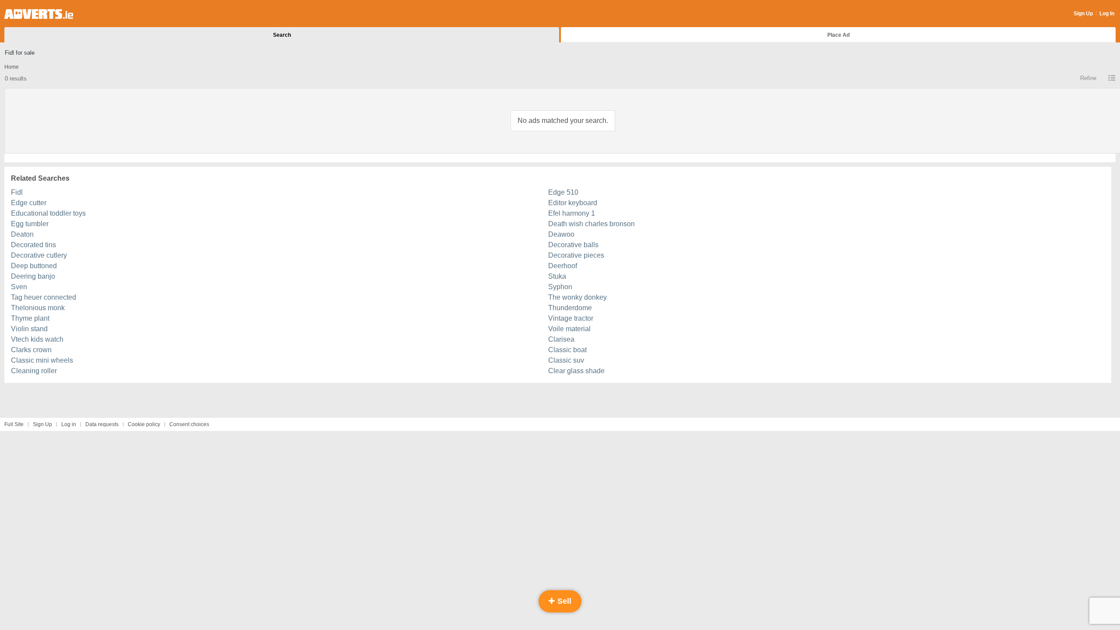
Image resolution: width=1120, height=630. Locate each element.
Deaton (22, 234)
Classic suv (566, 360)
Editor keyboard (572, 202)
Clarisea (561, 339)
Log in (68, 424)
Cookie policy (144, 424)
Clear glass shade (576, 370)
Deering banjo (33, 276)
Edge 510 (563, 192)
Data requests (102, 424)
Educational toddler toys (48, 213)
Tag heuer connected (43, 297)
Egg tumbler (30, 224)
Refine (1088, 78)
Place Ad (838, 35)
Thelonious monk (38, 308)
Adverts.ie (38, 14)
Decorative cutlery (39, 255)
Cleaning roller (34, 370)
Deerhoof (562, 266)
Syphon (560, 286)
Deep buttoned (34, 266)
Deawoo (561, 234)
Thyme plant (30, 318)
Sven (19, 286)
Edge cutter (28, 202)
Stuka (557, 276)
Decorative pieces (576, 255)
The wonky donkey (577, 297)
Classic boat (567, 350)
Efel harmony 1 (571, 213)
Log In (1106, 13)
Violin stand (29, 328)
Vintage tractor (570, 318)
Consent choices (189, 424)
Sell (563, 601)
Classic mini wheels (42, 360)
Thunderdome (570, 308)
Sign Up (1083, 13)
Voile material (569, 328)
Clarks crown (31, 350)
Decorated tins (33, 244)
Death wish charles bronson (591, 224)
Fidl (17, 192)
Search (282, 35)
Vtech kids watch (37, 339)
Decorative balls (573, 244)
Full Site (14, 424)
